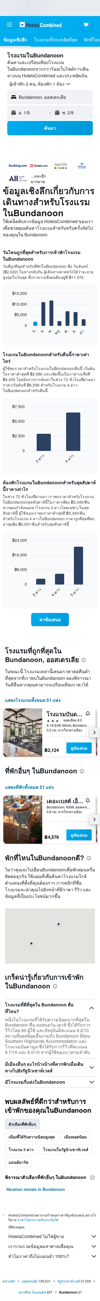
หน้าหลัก (8, 1281)
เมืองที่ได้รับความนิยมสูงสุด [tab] (32, 1136)
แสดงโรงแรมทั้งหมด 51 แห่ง (33, 700)
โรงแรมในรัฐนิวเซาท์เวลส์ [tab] (65, 1149)
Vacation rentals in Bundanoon (35, 1189)
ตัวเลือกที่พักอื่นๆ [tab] (22, 1124)
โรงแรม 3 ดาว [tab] (21, 1149)
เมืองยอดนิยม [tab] (75, 1136)
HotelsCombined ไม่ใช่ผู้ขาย (36, 1236)
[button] (9, 24)
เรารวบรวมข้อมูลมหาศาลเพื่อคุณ (40, 1246)
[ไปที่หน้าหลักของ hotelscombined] (40, 24)
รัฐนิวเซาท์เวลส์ (69, 1281)
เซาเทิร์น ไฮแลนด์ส (32, 1292)
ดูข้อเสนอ (79, 748)
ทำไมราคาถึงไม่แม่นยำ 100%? (38, 1256)
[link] (50, 619)
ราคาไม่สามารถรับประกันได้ (38, 1219)
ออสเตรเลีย (30, 1281)
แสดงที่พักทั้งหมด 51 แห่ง (29, 787)
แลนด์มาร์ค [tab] (18, 1162)
